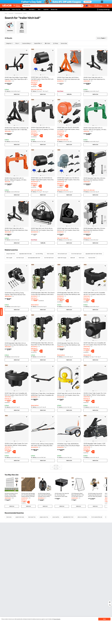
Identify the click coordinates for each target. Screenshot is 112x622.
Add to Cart (16, 94)
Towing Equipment (18, 13)
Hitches (24, 13)
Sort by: (99, 38)
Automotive (11, 13)
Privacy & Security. (56, 619)
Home (6, 13)
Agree (104, 619)
